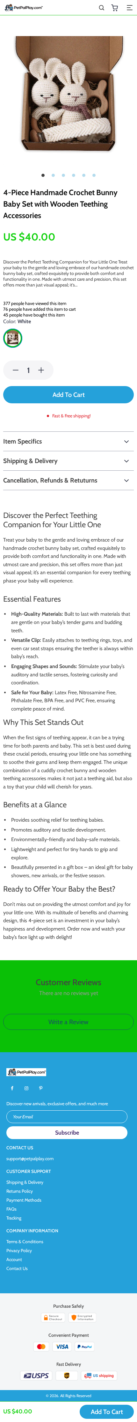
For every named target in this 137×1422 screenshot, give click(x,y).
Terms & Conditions (24, 1241)
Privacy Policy (19, 1250)
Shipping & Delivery (24, 1182)
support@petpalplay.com (30, 1158)
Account (14, 1259)
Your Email (22, 1117)
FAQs (11, 1209)
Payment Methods (23, 1200)
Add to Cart (107, 1412)
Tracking (13, 1218)
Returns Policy (19, 1191)
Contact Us (17, 1268)
